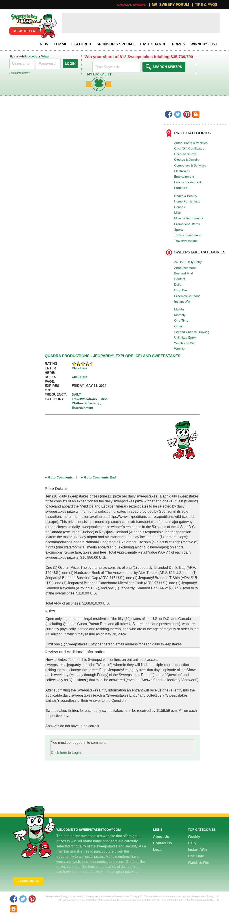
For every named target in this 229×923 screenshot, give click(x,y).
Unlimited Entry (185, 337)
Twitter (45, 56)
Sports (178, 229)
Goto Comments (60, 477)
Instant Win (182, 301)
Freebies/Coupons (187, 296)
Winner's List (204, 44)
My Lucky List (95, 74)
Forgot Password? (19, 73)
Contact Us (162, 843)
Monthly (179, 315)
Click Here (79, 368)
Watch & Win (198, 862)
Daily (177, 284)
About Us (161, 837)
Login (70, 63)
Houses (179, 207)
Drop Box (180, 290)
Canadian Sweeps (131, 4)
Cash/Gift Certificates (189, 148)
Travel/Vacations (185, 240)
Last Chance (153, 44)
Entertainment (184, 176)
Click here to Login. (66, 752)
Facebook (30, 56)
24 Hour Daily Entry (188, 262)
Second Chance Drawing (191, 332)
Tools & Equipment (187, 235)
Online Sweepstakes (25, 15)
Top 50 (60, 44)
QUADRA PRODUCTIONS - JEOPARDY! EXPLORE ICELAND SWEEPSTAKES (112, 356)
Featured (81, 44)
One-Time (181, 320)
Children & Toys (185, 154)
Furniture (180, 188)
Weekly (179, 348)
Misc (177, 212)
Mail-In (179, 309)
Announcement (185, 268)
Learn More (28, 881)
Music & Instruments (188, 218)
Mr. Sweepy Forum (170, 4)
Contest (179, 279)
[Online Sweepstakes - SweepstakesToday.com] (47, 25)
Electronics (182, 171)
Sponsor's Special (116, 44)
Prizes (178, 44)
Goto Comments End (100, 477)
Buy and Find (183, 273)
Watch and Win (184, 343)
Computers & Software (190, 165)
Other (178, 326)
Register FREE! (27, 31)
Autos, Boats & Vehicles (191, 143)
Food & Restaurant (187, 182)
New (44, 44)
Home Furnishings (187, 201)
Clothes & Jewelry (186, 159)
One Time (196, 856)
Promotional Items (187, 224)
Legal (157, 849)
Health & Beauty (185, 196)
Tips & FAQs (206, 4)
